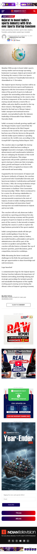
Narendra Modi (7, 299)
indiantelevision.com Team (17, 37)
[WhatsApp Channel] (27, 540)
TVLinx (18, 513)
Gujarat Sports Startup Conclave (14, 297)
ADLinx (18, 519)
